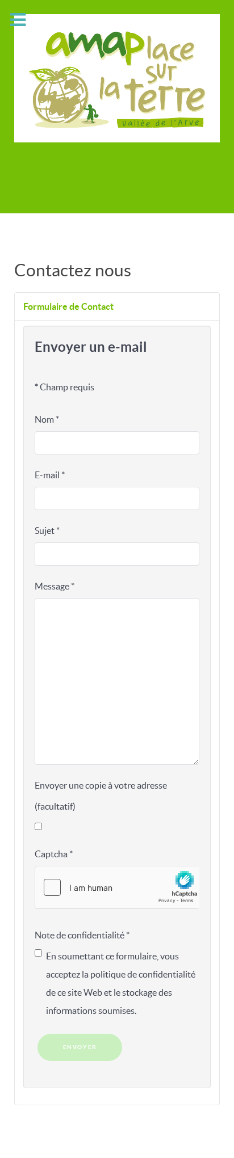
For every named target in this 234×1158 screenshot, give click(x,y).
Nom (47, 419)
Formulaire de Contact (68, 306)
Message (54, 586)
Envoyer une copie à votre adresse (101, 785)
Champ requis (64, 387)
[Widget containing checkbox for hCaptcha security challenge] (117, 887)
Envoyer (80, 1047)
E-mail (50, 475)
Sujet (47, 530)
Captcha (54, 854)
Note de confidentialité (82, 935)
